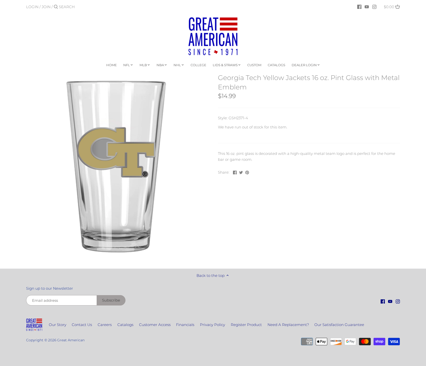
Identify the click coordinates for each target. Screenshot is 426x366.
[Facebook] (359, 6)
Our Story (57, 324)
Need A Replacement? (288, 324)
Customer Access (155, 324)
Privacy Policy (212, 324)
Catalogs (125, 324)
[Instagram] (374, 6)
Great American (71, 340)
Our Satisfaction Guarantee (339, 324)
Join (46, 6)
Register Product (246, 324)
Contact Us (82, 324)
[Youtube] (367, 6)
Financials (185, 324)
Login (32, 6)
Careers (105, 324)
